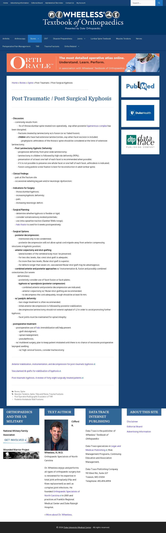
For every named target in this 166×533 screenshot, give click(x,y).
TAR (37, 46)
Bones (33, 39)
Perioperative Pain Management (16, 46)
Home (5, 3)
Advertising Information (20, 3)
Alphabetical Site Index (54, 3)
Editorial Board (37, 3)
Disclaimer (132, 421)
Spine (22, 391)
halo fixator (21, 224)
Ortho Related (70, 46)
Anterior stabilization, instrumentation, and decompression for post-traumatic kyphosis (52, 364)
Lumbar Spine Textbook (101, 39)
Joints (79, 39)
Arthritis (6, 39)
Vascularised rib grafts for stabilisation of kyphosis (35, 371)
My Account (81, 3)
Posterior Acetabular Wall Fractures (29, 399)
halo (38, 327)
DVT (46, 39)
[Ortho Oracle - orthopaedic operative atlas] (83, 71)
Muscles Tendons (123, 39)
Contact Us (70, 3)
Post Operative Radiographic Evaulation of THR (34, 397)
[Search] (159, 3)
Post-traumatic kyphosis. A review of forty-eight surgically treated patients (46, 378)
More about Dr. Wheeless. (59, 514)
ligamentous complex (97, 126)
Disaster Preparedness (62, 39)
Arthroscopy (20, 39)
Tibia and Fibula (41, 394)
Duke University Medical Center (77, 527)
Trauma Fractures (51, 46)
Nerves (139, 39)
